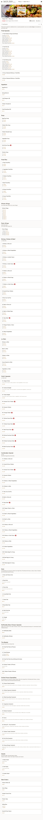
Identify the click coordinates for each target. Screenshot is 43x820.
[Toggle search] (41, 24)
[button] (21, 38)
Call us (38, 20)
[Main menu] (1, 1)
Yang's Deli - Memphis (8, 1)
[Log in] (41, 1)
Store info (33, 20)
